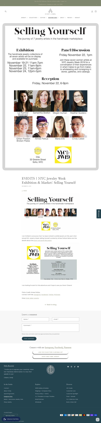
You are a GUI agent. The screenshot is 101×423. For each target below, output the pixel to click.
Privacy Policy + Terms (42, 393)
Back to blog (51, 305)
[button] (5, 11)
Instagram (37, 295)
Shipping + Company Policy (43, 391)
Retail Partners (39, 399)
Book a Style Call (71, 402)
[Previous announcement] (4, 4)
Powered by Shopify (19, 421)
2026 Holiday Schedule (42, 388)
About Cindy (7, 391)
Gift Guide (69, 388)
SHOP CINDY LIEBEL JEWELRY (50, 356)
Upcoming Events (9, 393)
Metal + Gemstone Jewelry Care (13, 399)
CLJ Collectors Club (72, 399)
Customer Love (71, 391)
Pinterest (57, 295)
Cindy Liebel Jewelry (32, 298)
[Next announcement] (96, 4)
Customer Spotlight (72, 393)
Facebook (44, 295)
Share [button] (25, 191)
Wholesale (38, 402)
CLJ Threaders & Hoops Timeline (44, 396)
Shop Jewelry (8, 402)
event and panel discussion (43, 240)
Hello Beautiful (9, 366)
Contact (6, 388)
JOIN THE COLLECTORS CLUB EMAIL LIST (50, 352)
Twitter (51, 295)
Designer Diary (8, 396)
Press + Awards (70, 396)
